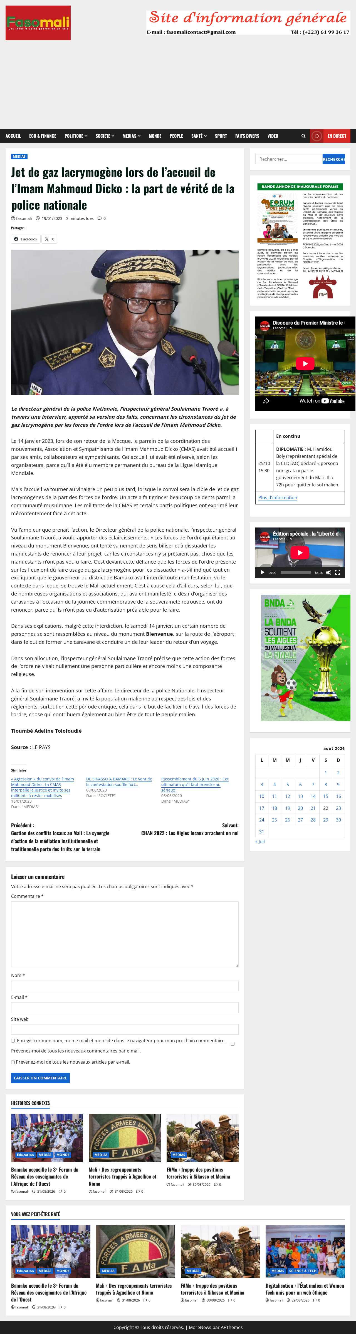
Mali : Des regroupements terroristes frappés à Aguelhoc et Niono (122, 1176)
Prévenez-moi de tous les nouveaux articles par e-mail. (73, 1062)
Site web (20, 1019)
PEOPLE (176, 135)
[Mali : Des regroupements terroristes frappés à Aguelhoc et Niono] (125, 1138)
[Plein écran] (337, 572)
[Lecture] (262, 572)
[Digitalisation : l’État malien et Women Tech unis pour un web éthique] (305, 1251)
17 (261, 808)
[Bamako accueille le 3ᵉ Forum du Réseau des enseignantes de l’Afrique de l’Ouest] (47, 1138)
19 (287, 808)
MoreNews (200, 1327)
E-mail (19, 997)
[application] (300, 552)
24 (261, 820)
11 (274, 796)
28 (313, 820)
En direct (337, 135)
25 (274, 820)
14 (313, 796)
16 (338, 796)
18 (274, 808)
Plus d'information (277, 497)
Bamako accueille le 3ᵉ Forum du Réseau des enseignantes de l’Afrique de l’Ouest (44, 1176)
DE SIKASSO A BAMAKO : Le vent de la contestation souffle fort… (119, 781)
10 (261, 796)
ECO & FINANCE (42, 135)
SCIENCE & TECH (303, 1270)
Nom (18, 975)
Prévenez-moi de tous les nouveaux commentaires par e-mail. (76, 1051)
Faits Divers (247, 135)
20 (300, 808)
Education (25, 1154)
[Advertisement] (178, 82)
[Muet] (329, 572)
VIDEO (273, 135)
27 (300, 820)
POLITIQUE (74, 135)
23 (338, 808)
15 (325, 796)
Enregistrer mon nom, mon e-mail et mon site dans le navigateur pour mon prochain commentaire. (121, 1040)
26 (287, 820)
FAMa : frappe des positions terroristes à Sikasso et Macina (198, 1173)
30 (338, 820)
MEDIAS (129, 135)
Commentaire (27, 896)
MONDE (155, 135)
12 (287, 796)
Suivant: (190, 829)
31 (261, 832)
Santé (196, 135)
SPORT (221, 135)
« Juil (260, 841)
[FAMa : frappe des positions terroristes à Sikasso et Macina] (203, 1138)
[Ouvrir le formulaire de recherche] (303, 135)
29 (325, 820)
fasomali (24, 218)
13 (300, 796)
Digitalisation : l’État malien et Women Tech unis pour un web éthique (305, 1289)
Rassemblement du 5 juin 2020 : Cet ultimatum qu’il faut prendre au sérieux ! (195, 784)
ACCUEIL (13, 135)
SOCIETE (103, 135)
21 (313, 808)
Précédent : (60, 837)
